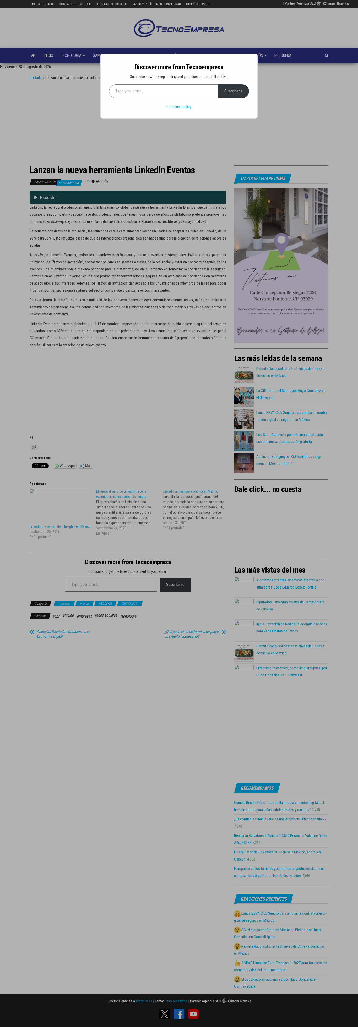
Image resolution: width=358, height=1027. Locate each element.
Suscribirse (233, 90)
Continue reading (179, 106)
